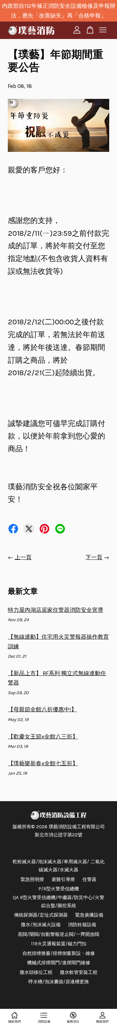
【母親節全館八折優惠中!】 (42, 709)
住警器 (89, 879)
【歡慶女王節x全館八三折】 (43, 736)
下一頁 (93, 557)
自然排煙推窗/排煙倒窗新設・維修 (58, 953)
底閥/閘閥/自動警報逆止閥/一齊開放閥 (58, 934)
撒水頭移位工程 (36, 972)
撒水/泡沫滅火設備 (41, 924)
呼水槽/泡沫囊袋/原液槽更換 (58, 982)
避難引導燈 (63, 879)
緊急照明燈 (32, 879)
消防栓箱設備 (82, 924)
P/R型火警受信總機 (58, 889)
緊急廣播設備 (89, 915)
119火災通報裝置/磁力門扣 (58, 943)
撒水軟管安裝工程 (78, 972)
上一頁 (23, 557)
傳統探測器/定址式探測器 (41, 915)
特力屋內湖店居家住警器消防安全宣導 (55, 610)
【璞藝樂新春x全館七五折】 (43, 763)
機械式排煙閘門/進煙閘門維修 (58, 963)
